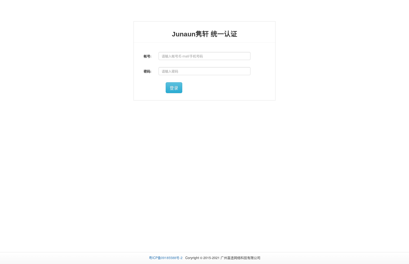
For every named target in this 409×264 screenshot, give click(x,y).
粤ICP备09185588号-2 (166, 257)
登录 (174, 88)
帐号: (147, 56)
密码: (147, 71)
